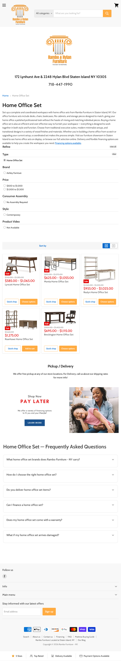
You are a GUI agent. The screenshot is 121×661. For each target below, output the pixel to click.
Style (6, 209)
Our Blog (81, 640)
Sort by (42, 245)
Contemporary (13, 214)
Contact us (48, 636)
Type (5, 154)
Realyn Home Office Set (96, 292)
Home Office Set (14, 160)
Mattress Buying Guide (84, 636)
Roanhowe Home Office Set (19, 339)
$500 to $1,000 (14, 185)
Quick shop (12, 301)
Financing (60, 636)
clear (114, 154)
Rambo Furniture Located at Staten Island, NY (55, 640)
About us (36, 636)
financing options (28, 512)
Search (26, 636)
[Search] (107, 13)
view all (113, 146)
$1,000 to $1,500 (15, 189)
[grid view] (106, 245)
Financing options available (68, 143)
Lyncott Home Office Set (17, 284)
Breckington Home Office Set (58, 334)
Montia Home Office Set (56, 281)
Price (6, 180)
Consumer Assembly (15, 196)
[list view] (113, 245)
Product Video (11, 221)
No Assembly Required (17, 202)
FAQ (70, 636)
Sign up (49, 611)
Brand (6, 167)
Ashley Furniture (13, 173)
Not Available (12, 227)
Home (5, 95)
